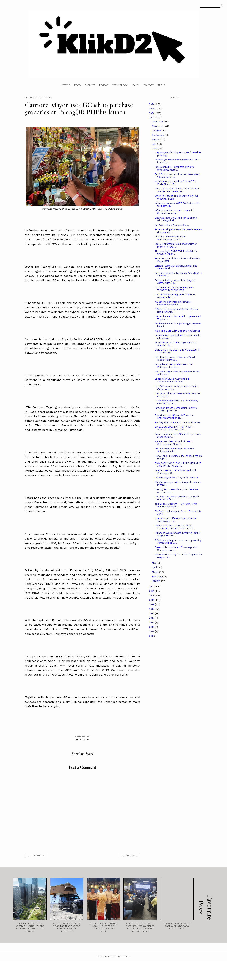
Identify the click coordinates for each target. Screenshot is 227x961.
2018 (152, 604)
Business (90, 85)
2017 (152, 609)
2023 (152, 117)
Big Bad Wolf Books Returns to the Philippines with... (174, 450)
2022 (152, 586)
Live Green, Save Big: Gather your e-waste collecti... (175, 296)
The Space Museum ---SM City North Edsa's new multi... (176, 505)
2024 (152, 113)
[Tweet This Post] (77, 739)
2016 (152, 613)
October (157, 130)
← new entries (36, 855)
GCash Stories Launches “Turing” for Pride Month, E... (175, 183)
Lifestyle (65, 85)
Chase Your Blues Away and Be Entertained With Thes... (172, 380)
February (157, 576)
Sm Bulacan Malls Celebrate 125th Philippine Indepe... (174, 365)
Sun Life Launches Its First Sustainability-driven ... (170, 238)
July (154, 144)
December (158, 121)
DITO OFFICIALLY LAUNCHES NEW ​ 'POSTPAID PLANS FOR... (175, 289)
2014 (152, 622)
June (155, 148)
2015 (152, 618)
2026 (152, 104)
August (156, 139)
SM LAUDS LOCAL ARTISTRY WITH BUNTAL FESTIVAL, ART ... (174, 428)
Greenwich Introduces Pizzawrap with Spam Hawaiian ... (176, 548)
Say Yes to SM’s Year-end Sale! (172, 225)
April (155, 567)
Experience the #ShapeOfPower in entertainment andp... (174, 416)
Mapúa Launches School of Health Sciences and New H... (174, 443)
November (158, 126)
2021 (152, 591)
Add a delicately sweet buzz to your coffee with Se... (175, 281)
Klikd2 (100, 956)
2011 (151, 636)
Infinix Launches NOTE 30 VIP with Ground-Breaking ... (174, 212)
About (161, 85)
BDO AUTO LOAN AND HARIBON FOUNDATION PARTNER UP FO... (175, 527)
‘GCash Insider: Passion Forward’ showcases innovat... (173, 303)
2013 (152, 627)
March (155, 572)
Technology (119, 85)
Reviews (103, 85)
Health (135, 85)
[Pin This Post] (84, 739)
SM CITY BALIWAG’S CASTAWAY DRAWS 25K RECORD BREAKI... (177, 190)
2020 (152, 595)
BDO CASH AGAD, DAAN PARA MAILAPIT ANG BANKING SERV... (178, 464)
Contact (149, 85)
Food (77, 85)
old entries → (129, 855)
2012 (152, 631)
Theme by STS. (122, 956)
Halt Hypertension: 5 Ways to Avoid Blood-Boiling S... (175, 358)
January (156, 581)
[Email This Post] (88, 739)
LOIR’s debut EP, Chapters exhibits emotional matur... (174, 168)
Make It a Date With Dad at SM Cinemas (177, 331)
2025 (152, 108)
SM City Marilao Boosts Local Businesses (178, 422)
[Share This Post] (80, 739)
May (154, 563)
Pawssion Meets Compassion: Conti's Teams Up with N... (176, 409)
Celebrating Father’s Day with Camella (176, 477)
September (158, 135)
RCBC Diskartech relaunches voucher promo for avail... (176, 245)
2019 (152, 600)
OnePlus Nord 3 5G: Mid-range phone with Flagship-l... (176, 219)
